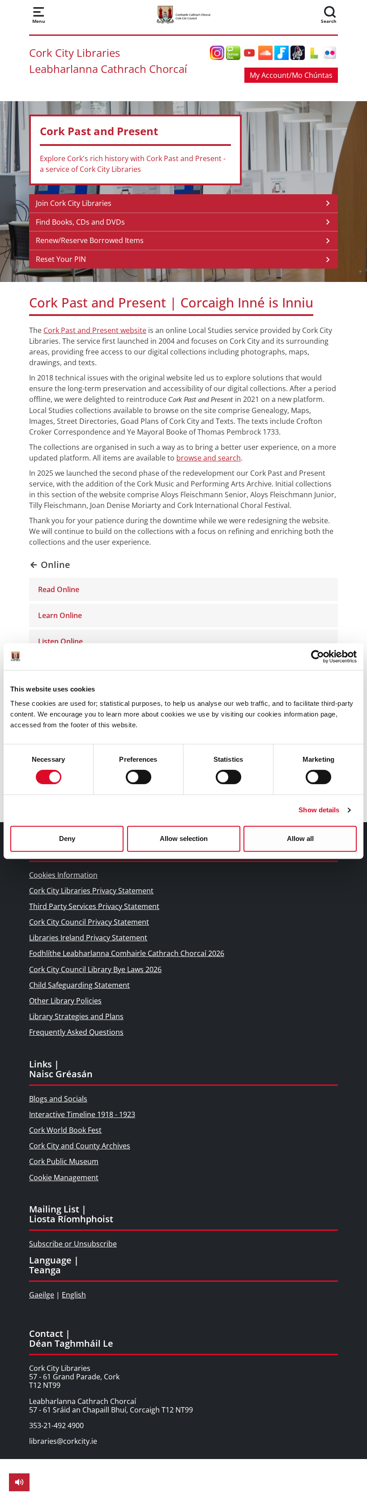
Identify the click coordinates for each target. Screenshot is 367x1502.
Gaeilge (41, 1295)
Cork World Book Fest (65, 1130)
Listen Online (60, 641)
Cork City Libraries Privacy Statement (91, 891)
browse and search (208, 458)
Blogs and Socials (58, 1099)
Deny (67, 838)
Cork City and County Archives (79, 1146)
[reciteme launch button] (19, 1482)
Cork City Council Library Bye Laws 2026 (95, 969)
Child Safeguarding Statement (79, 985)
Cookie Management (63, 1177)
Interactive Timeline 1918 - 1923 (82, 1114)
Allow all (300, 838)
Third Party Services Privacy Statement (94, 906)
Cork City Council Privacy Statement (89, 922)
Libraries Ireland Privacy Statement (88, 938)
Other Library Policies (65, 1001)
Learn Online (60, 615)
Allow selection (184, 838)
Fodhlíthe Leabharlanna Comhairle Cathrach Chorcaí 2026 (126, 953)
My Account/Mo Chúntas (291, 75)
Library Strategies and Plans (76, 1016)
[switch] (138, 777)
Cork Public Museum (63, 1161)
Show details (319, 810)
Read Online (58, 589)
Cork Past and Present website (94, 330)
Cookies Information (63, 875)
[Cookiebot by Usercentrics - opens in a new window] (317, 656)
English (74, 1295)
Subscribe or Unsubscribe (73, 1244)
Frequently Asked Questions (76, 1032)
